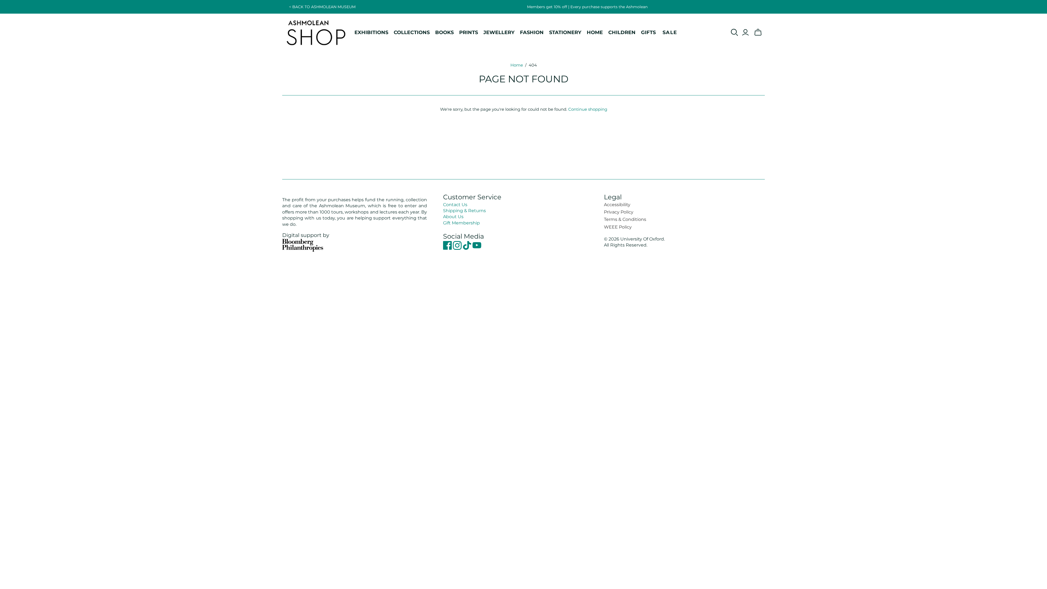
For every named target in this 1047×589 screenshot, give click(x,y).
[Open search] (734, 32)
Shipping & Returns (464, 210)
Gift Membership (461, 223)
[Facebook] (448, 248)
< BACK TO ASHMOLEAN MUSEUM (322, 6)
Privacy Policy (618, 212)
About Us (453, 216)
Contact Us (455, 204)
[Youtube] (477, 248)
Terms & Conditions (625, 219)
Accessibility (617, 204)
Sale (670, 32)
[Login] (745, 32)
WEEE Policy (618, 227)
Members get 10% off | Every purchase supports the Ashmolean (587, 6)
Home (516, 65)
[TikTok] (468, 248)
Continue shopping (587, 109)
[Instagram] (458, 248)
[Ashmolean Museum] (316, 32)
